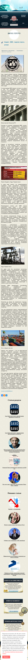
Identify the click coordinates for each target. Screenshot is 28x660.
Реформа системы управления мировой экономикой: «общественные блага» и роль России (14, 574)
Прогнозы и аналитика (23, 16)
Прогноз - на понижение (14, 509)
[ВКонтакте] (2, 395)
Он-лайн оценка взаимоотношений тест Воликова (4, 24)
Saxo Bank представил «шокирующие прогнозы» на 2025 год (14, 417)
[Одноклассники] (4, 395)
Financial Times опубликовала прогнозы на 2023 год (14, 468)
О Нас (23, 23)
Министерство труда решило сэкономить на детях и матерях (14, 557)
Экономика (19, 50)
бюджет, (6, 42)
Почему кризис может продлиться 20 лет (14, 524)
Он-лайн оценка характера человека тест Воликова (5, 16)
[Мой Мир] (6, 395)
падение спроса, (19, 42)
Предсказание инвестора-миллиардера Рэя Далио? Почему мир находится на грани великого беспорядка (14, 451)
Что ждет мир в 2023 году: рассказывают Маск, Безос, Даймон (14, 485)
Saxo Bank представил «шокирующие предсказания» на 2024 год (14, 433)
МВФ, (11, 42)
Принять (6, 657)
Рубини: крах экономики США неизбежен (14, 540)
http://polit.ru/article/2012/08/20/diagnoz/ (7, 391)
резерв (6, 44)
